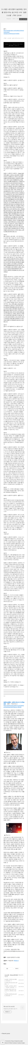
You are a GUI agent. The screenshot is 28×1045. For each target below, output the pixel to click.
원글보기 (16, 960)
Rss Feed (5, 1042)
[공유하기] (9, 968)
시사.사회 (7, 975)
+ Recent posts (5, 1033)
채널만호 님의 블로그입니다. (11, 1008)
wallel (21, 1041)
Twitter (10, 1042)
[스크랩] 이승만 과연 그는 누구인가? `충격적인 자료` (10, 991)
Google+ (23, 1042)
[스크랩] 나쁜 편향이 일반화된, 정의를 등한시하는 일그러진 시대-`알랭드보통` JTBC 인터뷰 (14, 12)
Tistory (12, 1041)
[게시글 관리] (11, 968)
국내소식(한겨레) (14, 975)
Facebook (14, 1042)
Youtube (19, 1042)
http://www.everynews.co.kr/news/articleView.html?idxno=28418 (14, 706)
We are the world (9, 1006)
